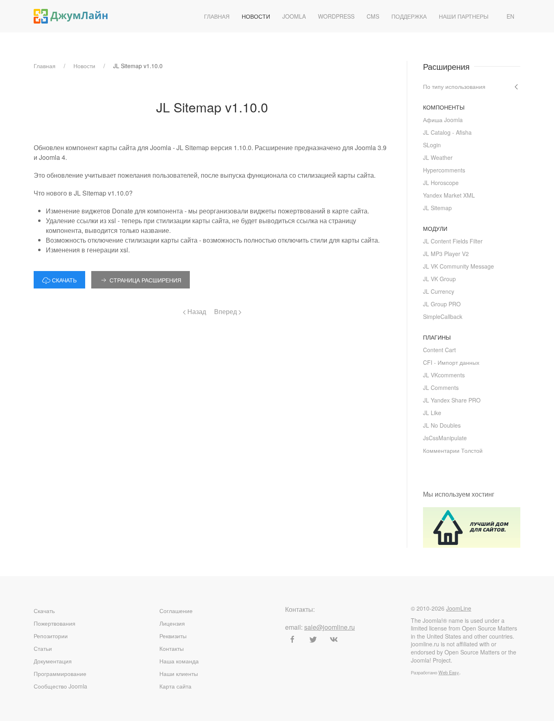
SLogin (432, 145)
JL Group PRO (442, 304)
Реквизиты (173, 636)
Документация (53, 661)
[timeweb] (471, 526)
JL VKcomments (444, 375)
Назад (196, 311)
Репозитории (51, 636)
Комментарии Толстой (453, 450)
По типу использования (454, 86)
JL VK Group (439, 279)
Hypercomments (444, 170)
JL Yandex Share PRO (452, 400)
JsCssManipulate (445, 438)
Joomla (294, 16)
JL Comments (441, 387)
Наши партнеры (463, 16)
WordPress (336, 16)
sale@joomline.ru (329, 627)
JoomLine (458, 608)
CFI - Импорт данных (451, 362)
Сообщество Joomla (60, 686)
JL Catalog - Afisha (447, 132)
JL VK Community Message (458, 266)
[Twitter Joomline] (313, 639)
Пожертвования (54, 623)
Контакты (171, 648)
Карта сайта (175, 686)
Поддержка (409, 16)
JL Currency (438, 291)
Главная (217, 16)
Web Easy (448, 672)
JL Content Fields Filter (453, 241)
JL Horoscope (441, 183)
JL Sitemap (437, 208)
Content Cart (439, 350)
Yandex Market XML (449, 195)
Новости (256, 16)
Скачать (44, 611)
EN (510, 16)
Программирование (60, 673)
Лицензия (172, 623)
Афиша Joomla (443, 120)
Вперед (226, 311)
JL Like (432, 413)
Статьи (43, 648)
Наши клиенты (178, 673)
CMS (373, 16)
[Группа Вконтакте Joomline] (333, 639)
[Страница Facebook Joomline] (292, 639)
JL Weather (438, 157)
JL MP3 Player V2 (446, 254)
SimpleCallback (442, 316)
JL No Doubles (442, 425)
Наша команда (179, 661)
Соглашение (176, 611)
